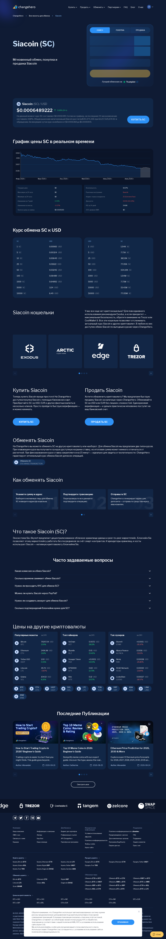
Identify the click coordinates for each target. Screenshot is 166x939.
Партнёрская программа (69, 842)
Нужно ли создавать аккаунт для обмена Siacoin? (41, 600)
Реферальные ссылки (69, 835)
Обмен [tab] (100, 30)
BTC (22, 687)
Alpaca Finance (122, 650)
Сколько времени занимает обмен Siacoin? (37, 578)
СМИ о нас (16, 835)
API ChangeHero (66, 838)
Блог (133, 7)
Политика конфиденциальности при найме (124, 831)
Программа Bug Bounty (117, 842)
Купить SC (26, 421)
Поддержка (137, 838)
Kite (70, 677)
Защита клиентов (139, 842)
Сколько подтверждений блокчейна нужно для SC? (42, 608)
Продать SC (99, 421)
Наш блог (40, 838)
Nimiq (118, 659)
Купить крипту (18, 858)
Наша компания (18, 831)
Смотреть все (83, 784)
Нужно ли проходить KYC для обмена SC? (37, 586)
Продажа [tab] (140, 30)
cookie (54, 927)
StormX (119, 642)
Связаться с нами (19, 838)
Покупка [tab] (120, 30)
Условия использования (93, 833)
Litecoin (24, 668)
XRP (115, 687)
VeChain (71, 642)
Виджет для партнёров (69, 831)
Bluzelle (71, 650)
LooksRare (120, 677)
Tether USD (25, 659)
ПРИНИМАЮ (122, 922)
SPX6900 (72, 668)
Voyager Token (74, 659)
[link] (58, 16)
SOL (69, 687)
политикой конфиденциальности (45, 932)
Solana (23, 677)
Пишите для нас (114, 845)
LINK (147, 687)
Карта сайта (89, 847)
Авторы (39, 835)
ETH (37, 687)
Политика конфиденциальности (96, 840)
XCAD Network (122, 668)
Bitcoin (23, 642)
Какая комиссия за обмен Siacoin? (33, 571)
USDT (53, 687)
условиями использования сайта (88, 929)
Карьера (16, 842)
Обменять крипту (19, 875)
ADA (131, 687)
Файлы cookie (90, 844)
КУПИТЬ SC (138, 119)
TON (100, 687)
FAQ (126, 7)
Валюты (136, 831)
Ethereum (25, 650)
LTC (84, 687)
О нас (140, 7)
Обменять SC (25, 461)
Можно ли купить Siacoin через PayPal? (36, 593)
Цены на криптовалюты (22, 895)
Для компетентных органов (118, 838)
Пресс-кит (136, 845)
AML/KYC (88, 837)
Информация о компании (46, 831)
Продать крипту (91, 858)
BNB (22, 695)
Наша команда (42, 842)
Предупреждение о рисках (118, 835)
